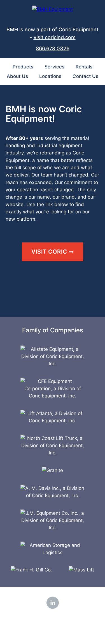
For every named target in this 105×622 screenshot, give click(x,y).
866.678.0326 (52, 48)
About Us (17, 76)
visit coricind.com (55, 37)
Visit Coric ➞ (52, 251)
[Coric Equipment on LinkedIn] (52, 603)
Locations (50, 76)
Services (54, 67)
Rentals (84, 67)
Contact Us (85, 76)
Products (23, 67)
